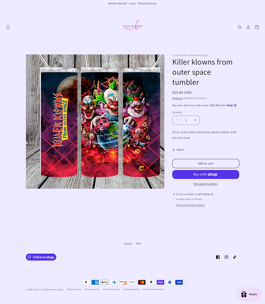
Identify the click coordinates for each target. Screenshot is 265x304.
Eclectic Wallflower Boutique (48, 289)
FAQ (138, 243)
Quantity (177, 112)
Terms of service (111, 289)
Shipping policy (131, 289)
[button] (8, 27)
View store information (190, 205)
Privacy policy (92, 289)
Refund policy (74, 289)
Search (128, 243)
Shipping (177, 98)
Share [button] (180, 149)
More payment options (206, 183)
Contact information (153, 289)
